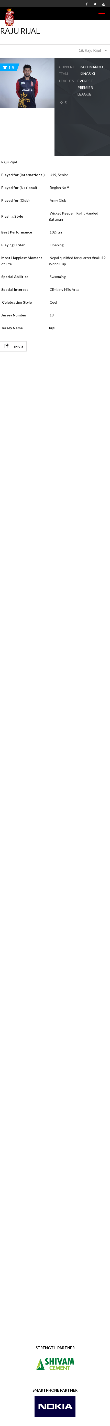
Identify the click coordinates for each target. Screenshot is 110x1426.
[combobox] (55, 50)
